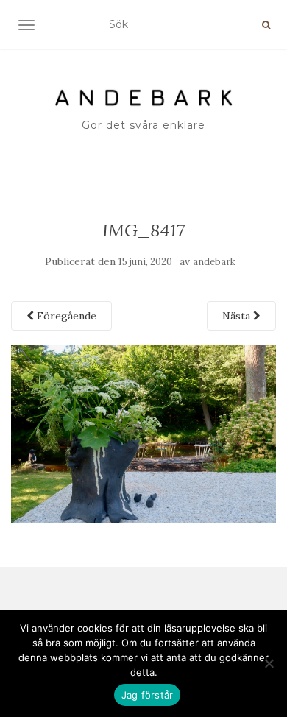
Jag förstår (147, 695)
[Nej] (268, 663)
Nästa (237, 315)
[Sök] (266, 25)
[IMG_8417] (143, 432)
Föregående (65, 315)
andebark (214, 261)
